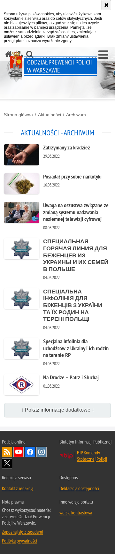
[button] (103, 55)
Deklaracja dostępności (79, 488)
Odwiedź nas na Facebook (30, 452)
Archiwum (76, 114)
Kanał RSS (7, 452)
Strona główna (18, 114)
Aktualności (49, 114)
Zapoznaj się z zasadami (22, 531)
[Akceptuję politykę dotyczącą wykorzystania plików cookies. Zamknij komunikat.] (106, 5)
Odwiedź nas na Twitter (7, 463)
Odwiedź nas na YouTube (18, 452)
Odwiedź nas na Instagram (41, 452)
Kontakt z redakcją (17, 488)
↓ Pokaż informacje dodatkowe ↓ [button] (57, 410)
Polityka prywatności (19, 540)
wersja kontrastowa (75, 512)
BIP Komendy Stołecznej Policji (92, 455)
